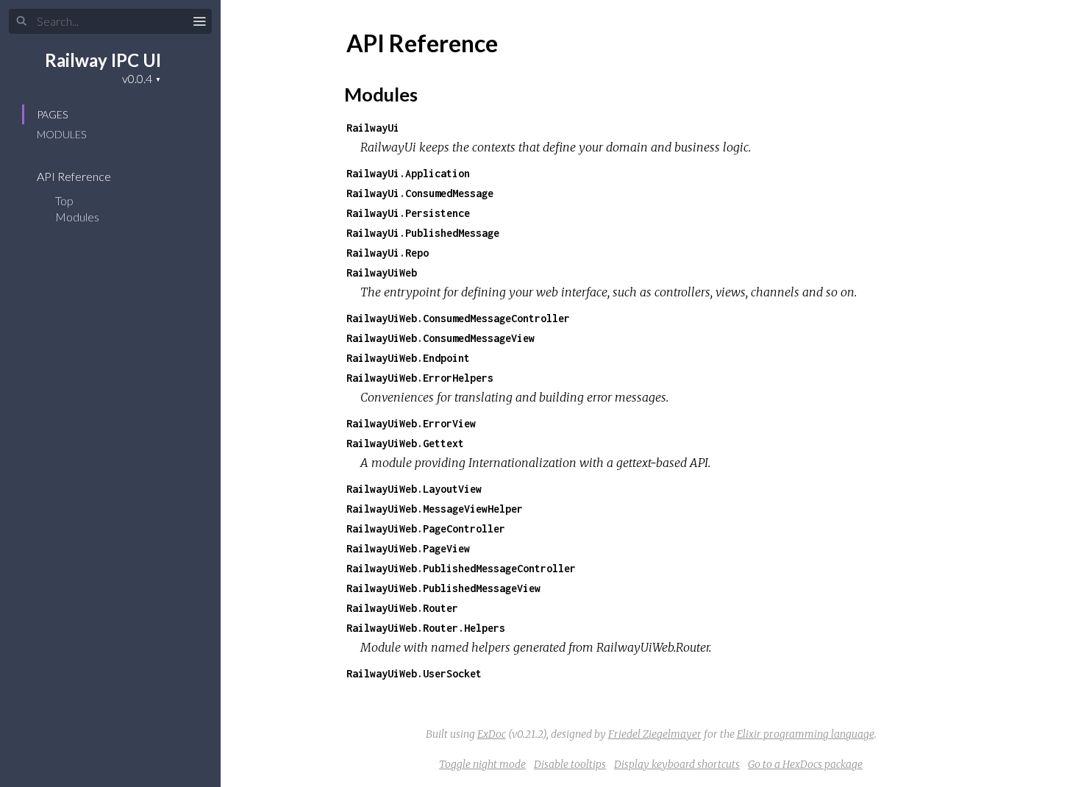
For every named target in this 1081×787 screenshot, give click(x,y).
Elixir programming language (805, 734)
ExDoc (491, 734)
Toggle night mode (482, 764)
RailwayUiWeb (381, 272)
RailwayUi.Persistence (408, 213)
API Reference (75, 176)
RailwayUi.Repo (387, 252)
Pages (52, 114)
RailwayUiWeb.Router (402, 608)
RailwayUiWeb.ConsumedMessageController (458, 318)
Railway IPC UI (103, 60)
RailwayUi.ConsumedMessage (419, 193)
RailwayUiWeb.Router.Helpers (425, 628)
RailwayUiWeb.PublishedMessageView (443, 588)
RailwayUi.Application (408, 173)
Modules (61, 134)
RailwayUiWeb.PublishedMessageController (461, 568)
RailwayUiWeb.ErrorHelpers (419, 377)
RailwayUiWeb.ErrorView (411, 423)
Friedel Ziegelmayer (655, 734)
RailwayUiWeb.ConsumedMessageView (440, 338)
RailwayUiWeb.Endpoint (408, 358)
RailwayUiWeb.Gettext (405, 443)
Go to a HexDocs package (805, 764)
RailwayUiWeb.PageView (408, 548)
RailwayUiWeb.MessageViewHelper (434, 508)
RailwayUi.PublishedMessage (422, 233)
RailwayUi (372, 127)
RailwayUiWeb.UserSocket (414, 673)
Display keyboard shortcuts (677, 764)
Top (64, 200)
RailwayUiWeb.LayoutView (414, 488)
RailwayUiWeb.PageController (425, 528)
